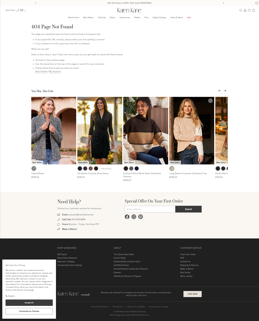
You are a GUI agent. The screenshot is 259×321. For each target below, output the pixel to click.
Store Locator (186, 276)
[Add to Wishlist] (72, 100)
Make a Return (187, 269)
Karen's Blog (119, 258)
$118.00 (81, 177)
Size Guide (185, 272)
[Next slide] (223, 3)
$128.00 (127, 180)
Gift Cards (62, 254)
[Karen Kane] (129, 10)
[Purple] (96, 168)
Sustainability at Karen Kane (127, 261)
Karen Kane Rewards (67, 258)
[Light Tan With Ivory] (172, 168)
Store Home (41, 71)
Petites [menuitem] (137, 17)
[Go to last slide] (35, 3)
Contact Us (185, 261)
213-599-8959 (79, 219)
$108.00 (173, 177)
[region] (129, 138)
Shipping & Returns (189, 265)
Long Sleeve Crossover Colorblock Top (188, 173)
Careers (117, 272)
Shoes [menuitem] (112, 17)
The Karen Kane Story (124, 254)
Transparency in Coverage (158, 307)
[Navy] (85, 168)
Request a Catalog (65, 261)
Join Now (192, 294)
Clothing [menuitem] (101, 17)
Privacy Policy (118, 307)
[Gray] (131, 168)
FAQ (182, 258)
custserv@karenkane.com (81, 214)
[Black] (34, 168)
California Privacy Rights (136, 307)
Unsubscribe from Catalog (69, 265)
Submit (188, 209)
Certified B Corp (121, 265)
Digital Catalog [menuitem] (159, 17)
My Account (55, 71)
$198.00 (35, 177)
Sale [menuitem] (189, 17)
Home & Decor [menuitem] (176, 17)
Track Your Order (188, 254)
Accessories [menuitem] (125, 17)
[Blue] (137, 168)
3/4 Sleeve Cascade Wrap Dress (93, 173)
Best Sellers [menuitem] (88, 17)
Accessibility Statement (99, 307)
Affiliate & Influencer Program (127, 276)
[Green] (91, 168)
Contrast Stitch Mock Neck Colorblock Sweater (142, 175)
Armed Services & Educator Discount (131, 269)
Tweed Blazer (37, 173)
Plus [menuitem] (147, 17)
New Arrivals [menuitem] (73, 17)
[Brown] (126, 168)
